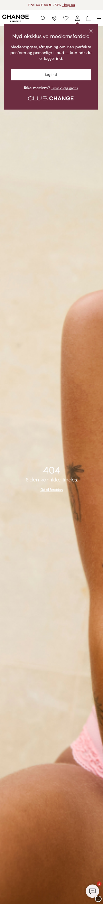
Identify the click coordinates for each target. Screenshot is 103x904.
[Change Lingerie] (15, 18)
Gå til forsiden (51, 489)
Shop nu (68, 5)
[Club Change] (66, 18)
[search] (43, 18)
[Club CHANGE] (77, 18)
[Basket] (88, 18)
